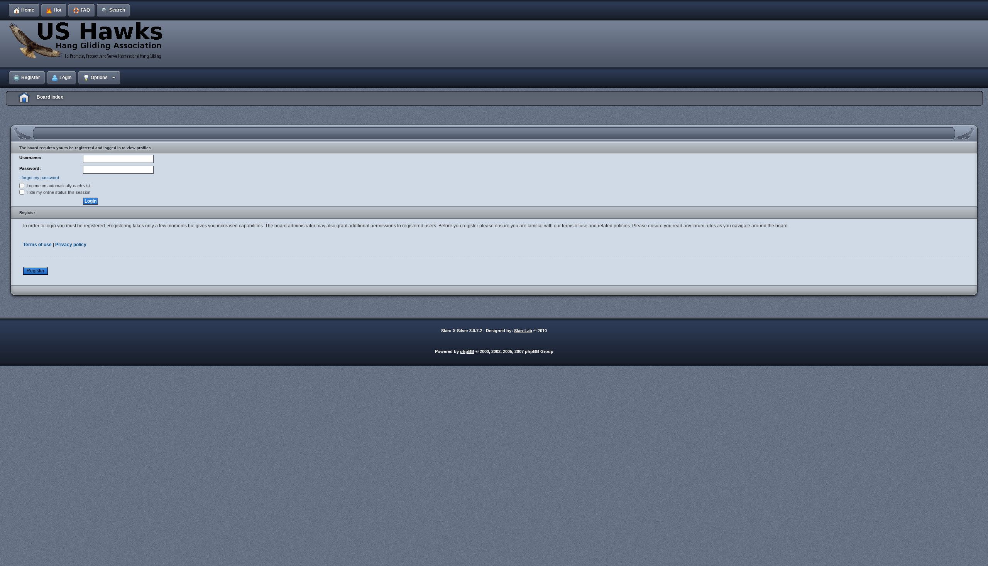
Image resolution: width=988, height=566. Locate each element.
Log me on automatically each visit (58, 185)
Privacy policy (70, 244)
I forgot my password (39, 177)
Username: (30, 157)
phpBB (467, 351)
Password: (30, 168)
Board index (50, 97)
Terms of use (37, 244)
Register (35, 271)
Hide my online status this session (57, 192)
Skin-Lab (523, 330)
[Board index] (87, 40)
